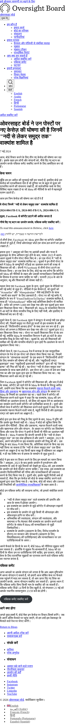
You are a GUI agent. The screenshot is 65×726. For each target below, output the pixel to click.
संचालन (18, 33)
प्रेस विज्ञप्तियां (21, 77)
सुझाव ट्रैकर (20, 49)
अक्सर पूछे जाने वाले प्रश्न (20, 666)
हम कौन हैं (12, 24)
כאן (3, 233)
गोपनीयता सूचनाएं (15, 669)
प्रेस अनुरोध (13, 652)
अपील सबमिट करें (22, 58)
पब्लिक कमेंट (20, 62)
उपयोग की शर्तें (14, 672)
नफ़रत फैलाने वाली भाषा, (49, 388)
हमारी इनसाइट (14, 68)
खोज (10, 86)
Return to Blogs (8, 626)
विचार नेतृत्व (20, 74)
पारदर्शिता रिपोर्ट (21, 52)
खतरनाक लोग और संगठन (34, 391)
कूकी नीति (12, 675)
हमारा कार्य (19, 27)
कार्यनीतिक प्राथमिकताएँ (28, 484)
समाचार (17, 71)
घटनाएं (17, 65)
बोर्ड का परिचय (21, 30)
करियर (10, 649)
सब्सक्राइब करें (14, 636)
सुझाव (17, 46)
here (51, 228)
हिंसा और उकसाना (9, 391)
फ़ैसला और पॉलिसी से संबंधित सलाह (32, 43)
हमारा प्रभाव (13, 40)
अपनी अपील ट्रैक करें (18, 632)
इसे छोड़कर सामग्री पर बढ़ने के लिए (17, 1)
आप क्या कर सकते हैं (17, 55)
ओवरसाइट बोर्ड (16, 699)
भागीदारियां (19, 36)
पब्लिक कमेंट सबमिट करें (16, 599)
